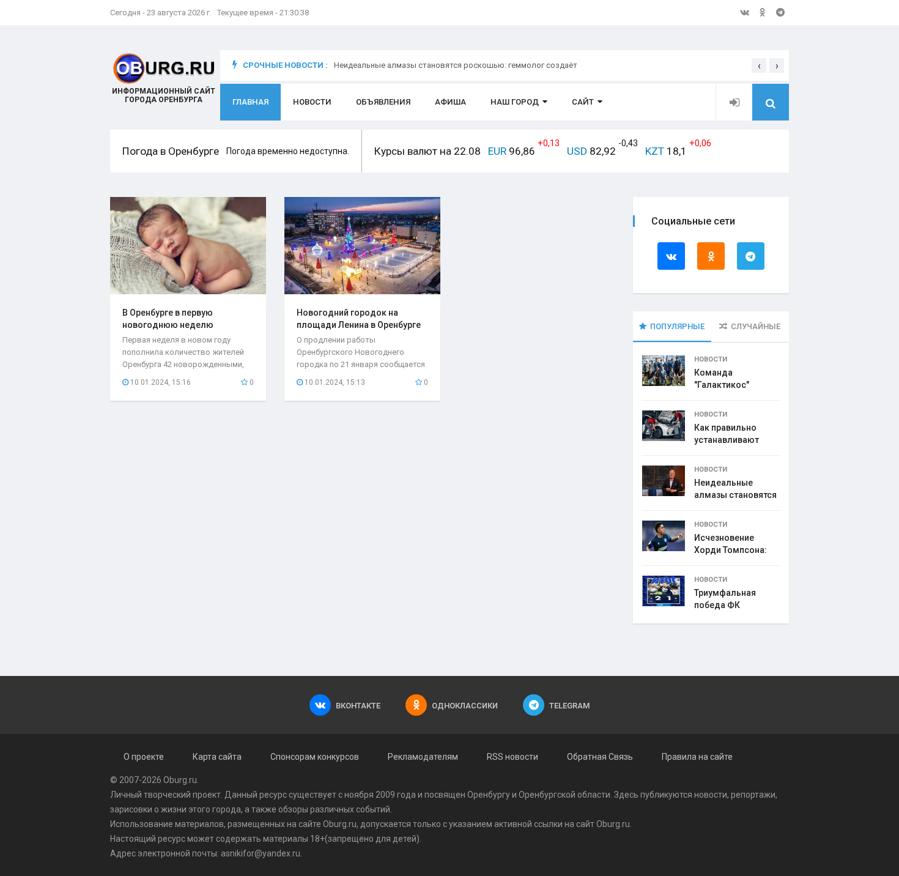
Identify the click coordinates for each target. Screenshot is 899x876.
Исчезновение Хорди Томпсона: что (730, 550)
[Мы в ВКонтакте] (744, 12)
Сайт (583, 101)
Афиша (450, 101)
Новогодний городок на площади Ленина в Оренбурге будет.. (359, 325)
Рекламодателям (423, 757)
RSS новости (512, 757)
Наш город (514, 101)
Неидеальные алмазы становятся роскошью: (735, 495)
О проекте (144, 757)
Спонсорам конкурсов (314, 757)
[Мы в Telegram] (780, 12)
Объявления (383, 101)
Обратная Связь (600, 757)
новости (710, 795)
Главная (250, 101)
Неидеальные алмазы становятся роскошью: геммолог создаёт (455, 65)
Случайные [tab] (755, 326)
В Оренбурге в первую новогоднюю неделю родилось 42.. (167, 325)
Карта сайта (217, 757)
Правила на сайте (697, 757)
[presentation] (759, 65)
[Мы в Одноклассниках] (762, 12)
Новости (312, 101)
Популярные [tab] (677, 326)
